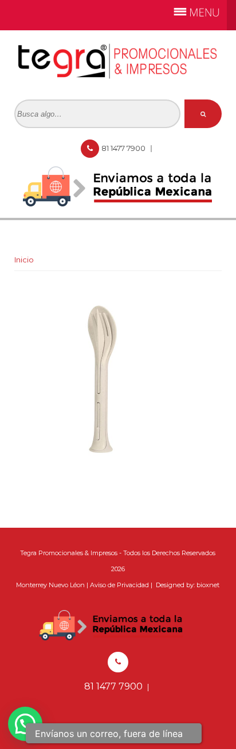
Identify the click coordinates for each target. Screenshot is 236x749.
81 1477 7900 (124, 148)
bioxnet (207, 585)
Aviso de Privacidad (119, 585)
